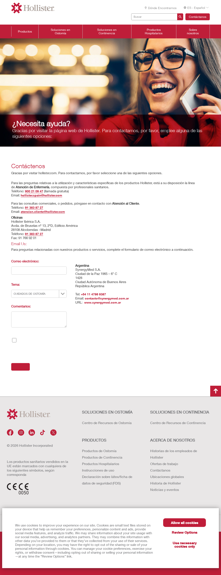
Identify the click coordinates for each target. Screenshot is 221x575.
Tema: (15, 284)
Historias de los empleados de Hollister (173, 454)
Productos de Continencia (102, 457)
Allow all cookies (184, 522)
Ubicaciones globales (167, 477)
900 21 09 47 (34, 191)
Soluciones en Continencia (107, 31)
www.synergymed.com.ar (102, 302)
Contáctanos (197, 17)
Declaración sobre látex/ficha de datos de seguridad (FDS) (107, 480)
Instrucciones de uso (98, 470)
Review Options (184, 532)
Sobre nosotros (193, 31)
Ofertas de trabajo (164, 464)
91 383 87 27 (34, 207)
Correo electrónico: (25, 261)
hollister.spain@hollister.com (41, 195)
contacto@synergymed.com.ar (107, 298)
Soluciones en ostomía (107, 412)
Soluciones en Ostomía (60, 31)
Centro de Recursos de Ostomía (107, 423)
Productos (25, 31)
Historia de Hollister (165, 483)
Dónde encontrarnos (162, 8)
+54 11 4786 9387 (93, 294)
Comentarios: (21, 306)
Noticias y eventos (164, 489)
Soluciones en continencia (179, 412)
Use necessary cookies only (185, 544)
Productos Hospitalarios (154, 31)
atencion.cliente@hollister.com (43, 211)
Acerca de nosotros (172, 440)
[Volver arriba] (215, 391)
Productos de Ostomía (99, 451)
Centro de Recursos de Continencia (178, 423)
